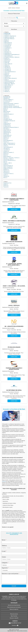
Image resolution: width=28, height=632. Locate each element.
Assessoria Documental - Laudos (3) (10, 103)
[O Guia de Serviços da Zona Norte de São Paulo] (13, 3)
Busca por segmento (14, 609)
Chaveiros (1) (6, 116)
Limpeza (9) (6, 73)
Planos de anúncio (14, 614)
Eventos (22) (6, 61)
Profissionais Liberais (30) (9, 81)
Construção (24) (7, 45)
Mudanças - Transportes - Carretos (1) (11, 157)
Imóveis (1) (5, 145)
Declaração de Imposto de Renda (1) (11, 127)
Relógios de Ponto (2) (7, 168)
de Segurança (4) (7, 126)
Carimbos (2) (6, 112)
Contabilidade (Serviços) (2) (9, 120)
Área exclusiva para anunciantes (14, 607)
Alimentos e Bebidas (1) (8, 99)
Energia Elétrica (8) (7, 135)
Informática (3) (6, 148)
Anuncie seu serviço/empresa (14, 605)
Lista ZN (9, 7)
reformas (4, 481)
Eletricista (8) (6, 134)
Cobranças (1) (6, 118)
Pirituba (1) (5, 184)
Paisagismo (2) (7, 75)
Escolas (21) (6, 58)
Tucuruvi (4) (5, 187)
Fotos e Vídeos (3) (7, 63)
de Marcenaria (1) (7, 123)
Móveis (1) (5, 155)
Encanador (18, 7)
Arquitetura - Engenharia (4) (9, 36)
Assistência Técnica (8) (8, 37)
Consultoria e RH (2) (7, 119)
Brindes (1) (6, 40)
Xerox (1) (5, 177)
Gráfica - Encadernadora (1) (9, 143)
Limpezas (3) (6, 151)
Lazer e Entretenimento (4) (9, 71)
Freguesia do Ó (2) (7, 183)
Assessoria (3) (6, 102)
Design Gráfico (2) (7, 130)
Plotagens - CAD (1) (7, 163)
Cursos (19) (6, 50)
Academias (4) (6, 34)
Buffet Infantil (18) (7, 42)
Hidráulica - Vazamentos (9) (9, 144)
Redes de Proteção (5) (8, 82)
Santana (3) (5, 185)
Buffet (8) (5, 110)
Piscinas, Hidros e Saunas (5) (10, 78)
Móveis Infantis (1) (7, 156)
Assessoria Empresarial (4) (9, 104)
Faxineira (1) (6, 141)
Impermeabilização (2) (8, 147)
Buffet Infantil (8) (6, 111)
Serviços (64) (6, 33)
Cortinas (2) (6, 49)
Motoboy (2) (5, 153)
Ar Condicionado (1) (7, 101)
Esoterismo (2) (6, 59)
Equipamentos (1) (7, 136)
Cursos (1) (5, 122)
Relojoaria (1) (6, 169)
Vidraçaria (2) (6, 176)
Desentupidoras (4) (7, 55)
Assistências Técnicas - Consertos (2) (11, 106)
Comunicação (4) (7, 44)
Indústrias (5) (6, 66)
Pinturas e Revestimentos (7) (9, 160)
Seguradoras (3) (7, 86)
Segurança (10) (7, 87)
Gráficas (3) (6, 65)
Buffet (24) (6, 41)
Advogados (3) (6, 98)
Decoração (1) (6, 128)
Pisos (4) (5, 161)
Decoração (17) (7, 51)
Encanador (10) (6, 97)
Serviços (13, 7)
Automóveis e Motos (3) (8, 38)
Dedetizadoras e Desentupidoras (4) (11, 54)
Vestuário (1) (6, 91)
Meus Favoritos (14, 616)
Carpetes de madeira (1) (8, 114)
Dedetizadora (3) (7, 53)
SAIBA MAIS (14, 209)
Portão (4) (6, 79)
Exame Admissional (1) (8, 140)
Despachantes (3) (7, 132)
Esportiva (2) (6, 138)
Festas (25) (6, 62)
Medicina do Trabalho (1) (8, 152)
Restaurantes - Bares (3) (9, 83)
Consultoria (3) (7, 46)
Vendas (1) (5, 175)
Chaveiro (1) (6, 115)
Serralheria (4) (6, 172)
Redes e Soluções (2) (7, 167)
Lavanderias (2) (7, 70)
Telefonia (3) (6, 88)
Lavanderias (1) (6, 149)
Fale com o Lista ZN (14, 618)
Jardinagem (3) (7, 69)
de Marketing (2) (6, 124)
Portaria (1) (5, 164)
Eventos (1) (5, 139)
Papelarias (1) (6, 77)
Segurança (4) (6, 171)
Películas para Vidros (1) (8, 159)
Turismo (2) (6, 90)
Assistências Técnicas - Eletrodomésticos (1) (12, 107)
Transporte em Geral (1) (8, 173)
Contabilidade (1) (7, 48)
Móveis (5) (6, 74)
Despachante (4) (6, 131)
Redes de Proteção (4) (8, 165)
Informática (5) (6, 67)
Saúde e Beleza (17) (8, 85)
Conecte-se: (14, 625)
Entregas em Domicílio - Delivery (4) (11, 57)
